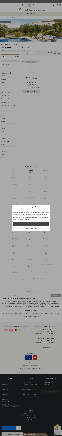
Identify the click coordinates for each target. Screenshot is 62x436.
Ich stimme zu (31, 224)
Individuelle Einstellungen (31, 228)
